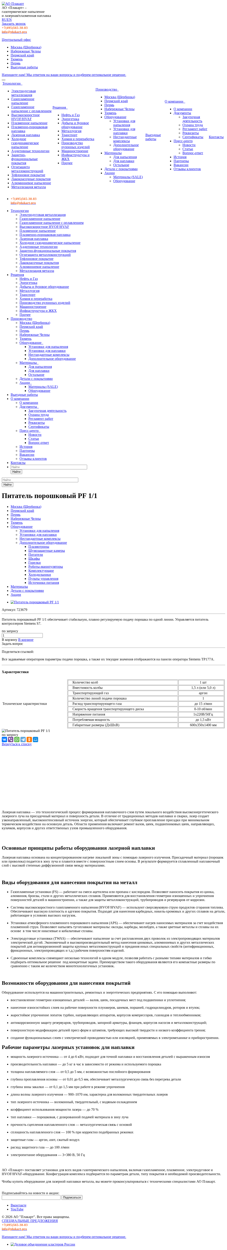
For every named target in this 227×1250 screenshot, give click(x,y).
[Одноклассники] (29, 739)
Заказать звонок (14, 24)
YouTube (17, 1209)
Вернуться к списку (17, 744)
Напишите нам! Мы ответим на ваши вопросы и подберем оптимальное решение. (64, 75)
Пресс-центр (183, 141)
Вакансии (181, 165)
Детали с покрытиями (121, 169)
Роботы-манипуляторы (45, 566)
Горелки (34, 562)
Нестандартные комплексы (125, 139)
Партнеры (181, 161)
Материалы (113, 153)
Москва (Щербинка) (26, 47)
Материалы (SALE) (128, 177)
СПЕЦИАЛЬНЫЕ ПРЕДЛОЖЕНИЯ (30, 1221)
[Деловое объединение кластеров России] (43, 1244)
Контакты (216, 137)
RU (4, 20)
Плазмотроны (38, 546)
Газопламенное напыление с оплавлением (31, 109)
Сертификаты (192, 137)
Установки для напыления (124, 123)
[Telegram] (23, 739)
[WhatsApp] (17, 739)
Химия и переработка (77, 139)
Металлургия (71, 131)
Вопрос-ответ (192, 153)
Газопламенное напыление (22, 101)
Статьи (187, 149)
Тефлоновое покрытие (28, 175)
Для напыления (125, 157)
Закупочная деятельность (192, 119)
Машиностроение (74, 151)
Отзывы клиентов (187, 169)
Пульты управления (43, 578)
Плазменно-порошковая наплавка (45, 235)
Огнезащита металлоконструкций (27, 169)
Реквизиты (190, 133)
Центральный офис (16, 40)
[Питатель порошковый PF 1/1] (35, 602)
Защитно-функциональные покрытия (24, 159)
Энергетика (70, 119)
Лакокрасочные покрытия (31, 179)
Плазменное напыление (29, 123)
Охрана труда (192, 125)
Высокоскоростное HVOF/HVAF (25, 117)
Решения (60, 107)
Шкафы (34, 558)
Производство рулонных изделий (75, 145)
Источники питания (43, 582)
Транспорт (69, 135)
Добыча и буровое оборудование (75, 125)
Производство (107, 89)
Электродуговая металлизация (23, 93)
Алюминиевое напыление (31, 183)
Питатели (35, 554)
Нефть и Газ (70, 115)
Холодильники (39, 574)
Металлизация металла (28, 187)
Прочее (66, 163)
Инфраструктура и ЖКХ (38, 311)
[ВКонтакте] (4, 739)
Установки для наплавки (124, 131)
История (180, 157)
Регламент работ (194, 129)
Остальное (121, 165)
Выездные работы (24, 67)
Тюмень (17, 59)
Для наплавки (123, 161)
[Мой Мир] (35, 739)
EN (9, 20)
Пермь (15, 63)
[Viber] (10, 739)
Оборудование (115, 117)
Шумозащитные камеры (46, 550)
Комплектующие (41, 570)
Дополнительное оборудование (126, 147)
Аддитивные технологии (30, 151)
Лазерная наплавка (25, 135)
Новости (189, 145)
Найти (16, 471)
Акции (109, 173)
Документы (182, 113)
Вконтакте (18, 1205)
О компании (175, 101)
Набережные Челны (26, 51)
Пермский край (22, 55)
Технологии (12, 83)
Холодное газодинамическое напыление (25, 143)
